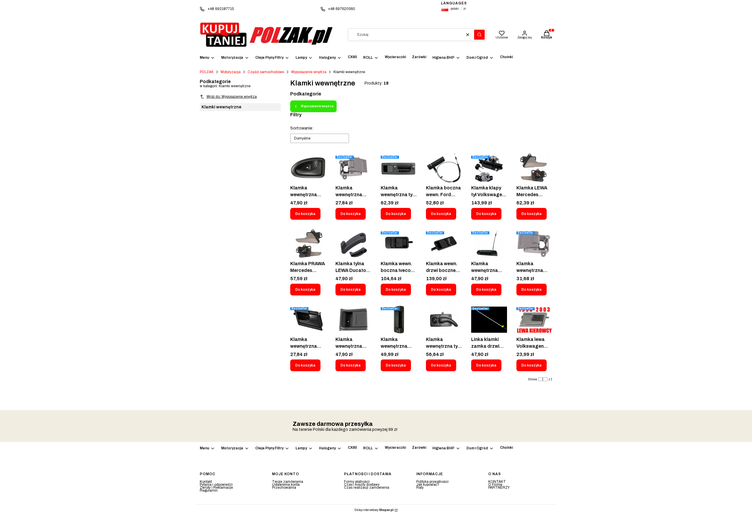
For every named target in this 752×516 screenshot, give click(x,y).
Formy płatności (357, 482)
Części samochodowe (266, 72)
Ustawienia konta (286, 485)
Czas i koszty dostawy (362, 485)
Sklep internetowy (374, 510)
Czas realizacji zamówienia (366, 487)
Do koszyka (305, 214)
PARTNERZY (499, 487)
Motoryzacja (231, 72)
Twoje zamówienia (287, 482)
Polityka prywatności (432, 482)
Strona (532, 379)
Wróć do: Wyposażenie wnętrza (232, 97)
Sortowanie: (301, 128)
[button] (479, 35)
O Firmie (495, 485)
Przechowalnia (284, 487)
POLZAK (207, 72)
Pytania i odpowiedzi (216, 485)
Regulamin (209, 490)
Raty (420, 487)
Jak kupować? (427, 485)
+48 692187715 (221, 9)
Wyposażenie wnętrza (308, 72)
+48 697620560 (341, 9)
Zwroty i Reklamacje (216, 487)
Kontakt (206, 482)
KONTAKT (497, 482)
